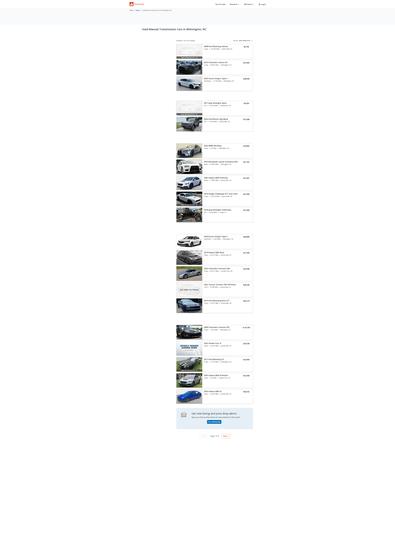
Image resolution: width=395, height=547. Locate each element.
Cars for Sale (220, 4)
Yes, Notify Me (214, 422)
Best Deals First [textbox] (244, 40)
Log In (263, 4)
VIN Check (248, 4)
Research (233, 4)
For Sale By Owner (189, 221)
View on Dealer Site (188, 57)
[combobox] (246, 40)
